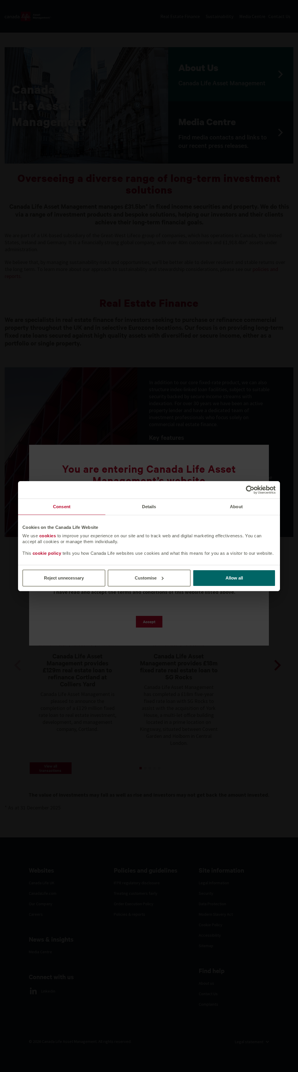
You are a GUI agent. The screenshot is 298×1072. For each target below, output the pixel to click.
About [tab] (236, 506)
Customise (146, 577)
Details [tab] (149, 506)
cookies (47, 535)
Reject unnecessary (64, 577)
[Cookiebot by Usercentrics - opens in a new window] (250, 489)
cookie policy (47, 553)
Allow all (234, 577)
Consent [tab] (61, 506)
